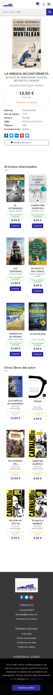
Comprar (15, 225)
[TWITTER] (26, 597)
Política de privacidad (26, 638)
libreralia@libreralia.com (26, 614)
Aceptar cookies (26, 687)
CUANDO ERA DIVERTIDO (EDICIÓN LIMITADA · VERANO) (38, 207)
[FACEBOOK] (22, 597)
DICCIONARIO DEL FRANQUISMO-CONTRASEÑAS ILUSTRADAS (15, 462)
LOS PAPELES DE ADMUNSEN (15, 402)
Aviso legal (26, 633)
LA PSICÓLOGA (38, 334)
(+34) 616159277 (26, 610)
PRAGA (37, 401)
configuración (35, 678)
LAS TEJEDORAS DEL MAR (15, 270)
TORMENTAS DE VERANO (15, 335)
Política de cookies (26, 647)
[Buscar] (49, 12)
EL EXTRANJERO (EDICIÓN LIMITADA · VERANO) (15, 207)
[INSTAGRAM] (31, 597)
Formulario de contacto (26, 619)
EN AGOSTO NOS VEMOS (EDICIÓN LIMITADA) (37, 270)
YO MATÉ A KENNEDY (38, 522)
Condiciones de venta (26, 642)
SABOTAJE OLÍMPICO (37, 462)
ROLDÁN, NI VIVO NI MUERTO (15, 522)
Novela (25, 117)
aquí (12, 678)
